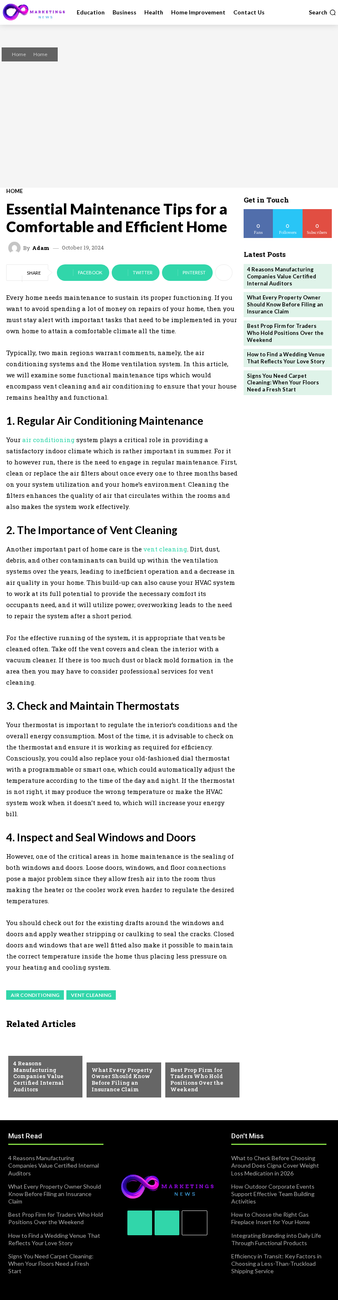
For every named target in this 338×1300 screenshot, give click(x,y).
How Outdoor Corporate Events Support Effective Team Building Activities (273, 1194)
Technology (31, 1050)
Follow (288, 212)
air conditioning (48, 440)
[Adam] (15, 248)
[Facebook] (139, 1223)
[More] (223, 272)
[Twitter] (167, 1223)
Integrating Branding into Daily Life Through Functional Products (276, 1239)
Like (258, 212)
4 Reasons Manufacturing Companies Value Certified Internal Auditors (38, 1076)
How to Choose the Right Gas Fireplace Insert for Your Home (270, 1218)
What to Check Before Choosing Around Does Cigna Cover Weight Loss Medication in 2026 (275, 1165)
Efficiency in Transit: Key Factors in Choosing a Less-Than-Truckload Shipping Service (276, 1263)
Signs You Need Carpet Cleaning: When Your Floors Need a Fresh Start (283, 382)
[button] (322, 12)
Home (19, 54)
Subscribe (317, 212)
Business (103, 1056)
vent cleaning (165, 549)
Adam (40, 248)
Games (179, 1056)
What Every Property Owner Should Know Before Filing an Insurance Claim (122, 1079)
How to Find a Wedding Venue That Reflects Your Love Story (286, 358)
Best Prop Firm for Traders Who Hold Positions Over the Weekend (196, 1079)
